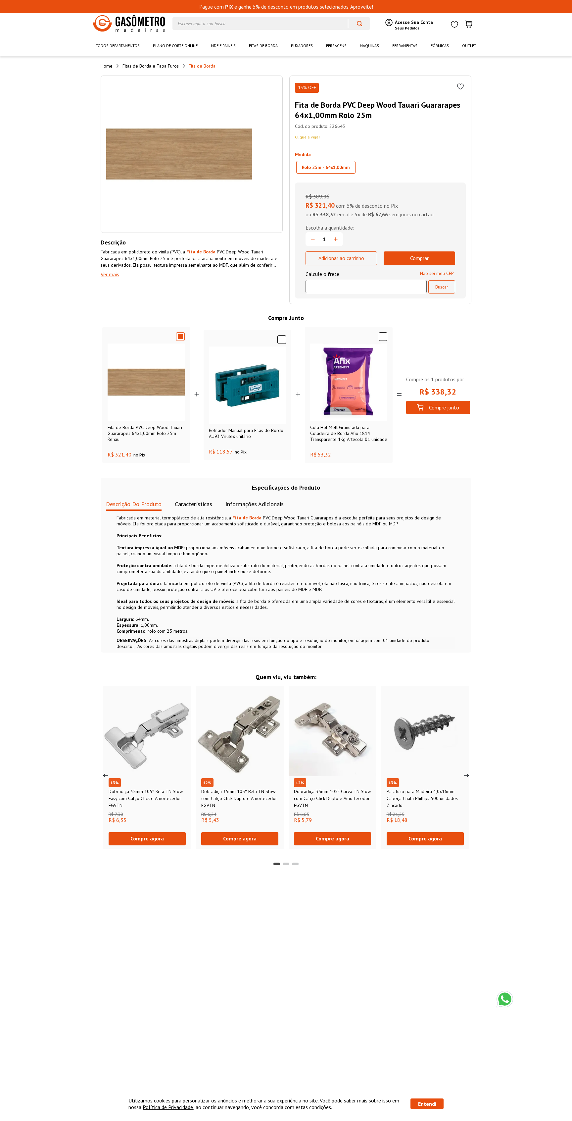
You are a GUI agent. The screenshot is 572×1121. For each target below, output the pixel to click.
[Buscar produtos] (356, 23)
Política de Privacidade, (168, 1107)
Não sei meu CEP (437, 273)
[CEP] (366, 282)
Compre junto (444, 407)
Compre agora (147, 838)
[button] (326, 167)
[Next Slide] (466, 775)
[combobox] (271, 23)
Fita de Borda (202, 66)
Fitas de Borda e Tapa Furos (150, 66)
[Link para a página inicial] (107, 66)
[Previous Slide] (106, 775)
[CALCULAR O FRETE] (441, 287)
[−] (313, 239)
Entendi (427, 1103)
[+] (335, 239)
